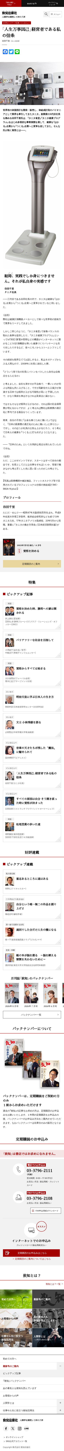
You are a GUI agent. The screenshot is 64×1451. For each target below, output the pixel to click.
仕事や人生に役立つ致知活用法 (18, 1410)
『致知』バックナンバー (14, 1380)
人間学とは (8, 1402)
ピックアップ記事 (12, 1373)
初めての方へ (9, 1358)
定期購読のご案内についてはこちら (33, 1258)
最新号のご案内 (11, 1366)
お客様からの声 (11, 1395)
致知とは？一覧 (53, 1284)
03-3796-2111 (40, 1170)
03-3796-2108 (40, 1198)
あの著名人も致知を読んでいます (19, 1388)
